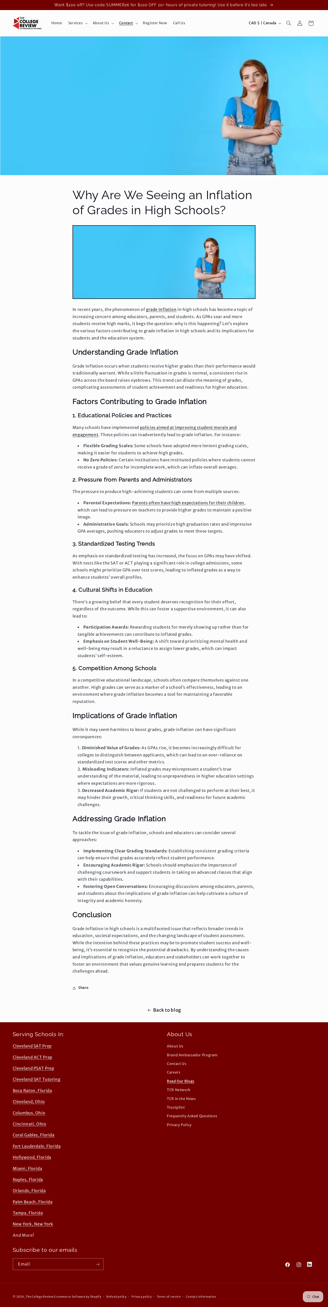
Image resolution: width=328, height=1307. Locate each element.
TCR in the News (181, 1099)
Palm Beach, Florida (33, 1202)
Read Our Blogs (180, 1081)
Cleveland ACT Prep (32, 1057)
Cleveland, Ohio (29, 1101)
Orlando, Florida (29, 1190)
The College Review (39, 1296)
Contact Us (176, 1064)
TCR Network (178, 1090)
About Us (175, 1046)
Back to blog (167, 1010)
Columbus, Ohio (29, 1113)
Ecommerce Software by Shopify (77, 1296)
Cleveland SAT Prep (32, 1046)
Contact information (201, 1296)
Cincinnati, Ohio (29, 1124)
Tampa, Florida (28, 1213)
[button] (77, 23)
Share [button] (83, 988)
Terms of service (169, 1296)
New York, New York (33, 1224)
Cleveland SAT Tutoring (37, 1079)
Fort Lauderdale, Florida (37, 1146)
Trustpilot (176, 1107)
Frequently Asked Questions (192, 1116)
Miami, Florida (27, 1168)
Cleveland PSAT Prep (33, 1068)
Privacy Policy (179, 1125)
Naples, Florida (28, 1179)
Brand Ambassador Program (192, 1055)
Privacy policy (142, 1296)
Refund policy (116, 1296)
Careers (173, 1072)
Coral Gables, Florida (34, 1135)
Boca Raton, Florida (32, 1090)
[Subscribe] (97, 1264)
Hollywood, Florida (32, 1157)
